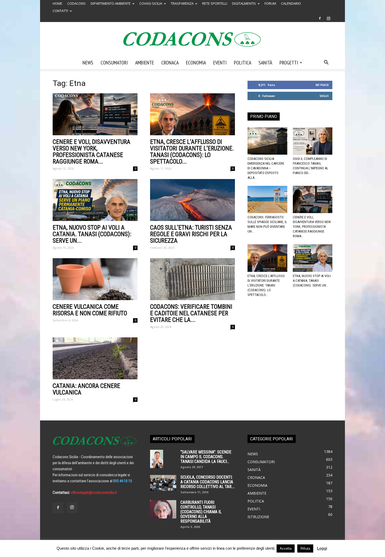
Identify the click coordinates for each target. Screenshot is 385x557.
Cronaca (170, 62)
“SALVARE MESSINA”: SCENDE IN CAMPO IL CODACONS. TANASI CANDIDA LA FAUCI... (205, 457)
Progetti (288, 62)
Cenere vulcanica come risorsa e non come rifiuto (90, 310)
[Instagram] (328, 18)
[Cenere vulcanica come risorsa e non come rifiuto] (95, 279)
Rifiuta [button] (305, 548)
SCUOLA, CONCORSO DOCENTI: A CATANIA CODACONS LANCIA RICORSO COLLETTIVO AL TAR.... (207, 482)
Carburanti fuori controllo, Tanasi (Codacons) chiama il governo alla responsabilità (201, 512)
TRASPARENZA (182, 3)
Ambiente (144, 62)
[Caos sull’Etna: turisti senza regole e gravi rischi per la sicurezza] (192, 200)
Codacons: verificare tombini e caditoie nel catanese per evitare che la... (191, 313)
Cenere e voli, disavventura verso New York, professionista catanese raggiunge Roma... (91, 151)
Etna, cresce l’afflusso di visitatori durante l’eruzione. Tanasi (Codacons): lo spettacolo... (192, 151)
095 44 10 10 (122, 481)
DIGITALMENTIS (244, 3)
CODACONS (76, 3)
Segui (324, 96)
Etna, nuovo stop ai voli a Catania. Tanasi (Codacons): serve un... (92, 234)
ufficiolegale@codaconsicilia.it (94, 492)
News (87, 62)
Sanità (265, 62)
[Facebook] (320, 18)
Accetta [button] (286, 548)
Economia (196, 62)
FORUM (270, 3)
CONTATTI (60, 10)
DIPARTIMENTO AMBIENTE (111, 3)
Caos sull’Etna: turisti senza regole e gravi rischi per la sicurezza (191, 234)
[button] (326, 63)
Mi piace (322, 85)
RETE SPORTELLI (214, 3)
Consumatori (114, 62)
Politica (242, 62)
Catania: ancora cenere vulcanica (86, 389)
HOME (57, 3)
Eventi (220, 62)
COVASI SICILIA (150, 3)
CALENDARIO (291, 3)
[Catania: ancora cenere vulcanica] (95, 358)
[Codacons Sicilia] (192, 39)
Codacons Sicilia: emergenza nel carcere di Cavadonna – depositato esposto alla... (266, 168)
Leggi (322, 548)
